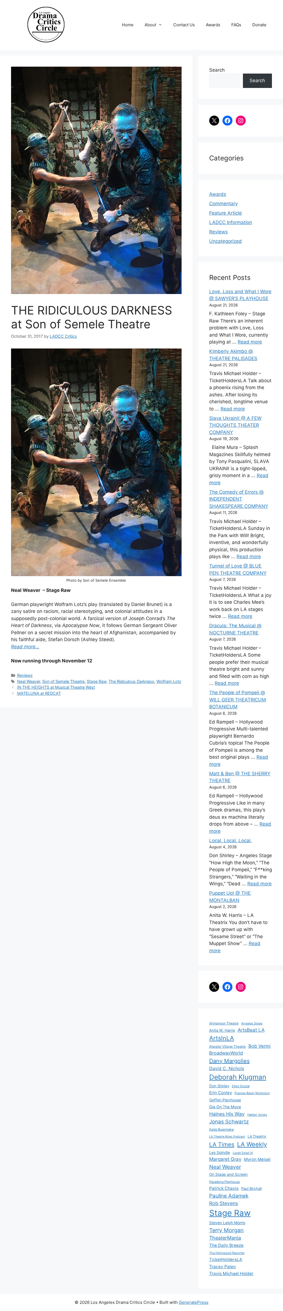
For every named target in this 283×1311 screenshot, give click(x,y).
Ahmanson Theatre (224, 1023)
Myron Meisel (257, 1159)
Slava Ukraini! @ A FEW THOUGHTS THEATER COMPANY (235, 425)
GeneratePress (193, 1302)
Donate (259, 24)
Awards (213, 24)
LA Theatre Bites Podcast (227, 1136)
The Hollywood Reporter (227, 1253)
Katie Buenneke (221, 1129)
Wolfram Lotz (168, 681)
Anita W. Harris (222, 1030)
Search (217, 70)
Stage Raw (96, 681)
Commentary (223, 203)
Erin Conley (220, 1092)
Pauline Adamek (228, 1196)
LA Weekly (252, 1144)
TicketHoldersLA (225, 1259)
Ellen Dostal (241, 1086)
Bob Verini (259, 1046)
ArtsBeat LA (251, 1030)
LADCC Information (230, 222)
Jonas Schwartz (229, 1121)
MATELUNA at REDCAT (39, 693)
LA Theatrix (257, 1136)
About (150, 24)
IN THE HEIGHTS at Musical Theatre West (56, 687)
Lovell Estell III (243, 1153)
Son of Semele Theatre (63, 681)
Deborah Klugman (237, 1077)
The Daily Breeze (226, 1245)
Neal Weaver (28, 681)
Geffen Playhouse (225, 1100)
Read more (250, 342)
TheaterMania (225, 1238)
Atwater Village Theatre (227, 1046)
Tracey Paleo (222, 1266)
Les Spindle (219, 1152)
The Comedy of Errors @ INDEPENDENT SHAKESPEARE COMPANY (238, 499)
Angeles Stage (251, 1023)
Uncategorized (225, 241)
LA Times (221, 1144)
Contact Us (184, 24)
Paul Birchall (251, 1188)
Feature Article (225, 213)
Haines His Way (227, 1114)
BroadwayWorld (226, 1053)
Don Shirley (219, 1086)
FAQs (236, 24)
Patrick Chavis (224, 1188)
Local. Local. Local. (230, 840)
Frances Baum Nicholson (252, 1093)
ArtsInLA (221, 1038)
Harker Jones (257, 1115)
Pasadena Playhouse (224, 1182)
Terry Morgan (226, 1230)
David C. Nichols (226, 1068)
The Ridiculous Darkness (131, 681)
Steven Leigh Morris (227, 1222)
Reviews (25, 675)
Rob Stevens (223, 1203)
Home (127, 24)
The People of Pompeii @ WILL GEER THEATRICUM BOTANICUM (237, 699)
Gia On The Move (225, 1106)
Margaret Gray (225, 1159)
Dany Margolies (229, 1061)
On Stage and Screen (228, 1174)
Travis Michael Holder (231, 1273)
